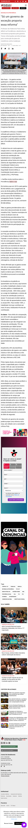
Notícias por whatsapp (9, 746)
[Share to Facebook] (1, 49)
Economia (4, 596)
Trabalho (13, 586)
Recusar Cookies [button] (8, 823)
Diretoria (3, 796)
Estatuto (15, 796)
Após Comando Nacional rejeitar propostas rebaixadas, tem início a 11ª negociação (13, 628)
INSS (23, 591)
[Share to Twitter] (5, 49)
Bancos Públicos (6, 591)
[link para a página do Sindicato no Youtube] (25, 1)
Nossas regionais (5, 775)
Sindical (20, 586)
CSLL (15, 594)
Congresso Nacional (7, 599)
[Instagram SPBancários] (10, 743)
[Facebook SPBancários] (4, 743)
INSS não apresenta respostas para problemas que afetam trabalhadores (17, 694)
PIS (19, 594)
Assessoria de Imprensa (16, 794)
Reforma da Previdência (8, 589)
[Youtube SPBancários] (12, 743)
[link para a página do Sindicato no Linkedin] (23, 1)
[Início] (8, 5)
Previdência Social (6, 594)
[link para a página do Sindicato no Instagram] (20, 1)
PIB (23, 594)
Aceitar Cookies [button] (20, 823)
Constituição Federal (19, 599)
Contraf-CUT (5, 586)
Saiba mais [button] (14, 819)
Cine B (7, 805)
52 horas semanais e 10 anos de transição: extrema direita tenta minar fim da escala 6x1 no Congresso (17, 726)
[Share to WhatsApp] (9, 49)
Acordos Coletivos (5, 794)
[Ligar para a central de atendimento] (1, 766)
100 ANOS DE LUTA (5, 1)
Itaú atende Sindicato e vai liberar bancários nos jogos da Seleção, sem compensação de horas (18, 700)
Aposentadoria (12, 596)
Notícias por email (8, 750)
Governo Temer (16, 591)
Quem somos (4, 798)
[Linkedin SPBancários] (7, 743)
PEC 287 (18, 589)
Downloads (8, 796)
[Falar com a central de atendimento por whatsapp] (4, 766)
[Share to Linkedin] (12, 49)
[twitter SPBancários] (2, 743)
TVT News (13, 805)
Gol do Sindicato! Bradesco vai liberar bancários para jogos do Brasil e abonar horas (17, 706)
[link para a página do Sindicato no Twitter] (18, 1)
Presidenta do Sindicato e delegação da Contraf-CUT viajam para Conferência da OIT (18, 713)
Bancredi (3, 805)
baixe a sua (13, 182)
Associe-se (23, 8)
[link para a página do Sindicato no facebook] (15, 1)
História (20, 796)
